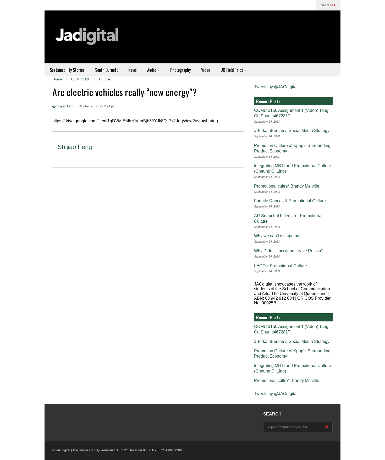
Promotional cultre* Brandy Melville (286, 186)
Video (205, 70)
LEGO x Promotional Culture (280, 266)
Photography (180, 70)
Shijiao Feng (65, 106)
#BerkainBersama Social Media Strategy (291, 130)
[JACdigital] (88, 39)
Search (326, 5)
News (132, 70)
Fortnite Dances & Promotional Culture (290, 201)
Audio (152, 70)
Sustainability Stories (67, 70)
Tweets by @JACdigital (276, 87)
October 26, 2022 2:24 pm (97, 106)
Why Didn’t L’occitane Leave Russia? (288, 251)
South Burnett (106, 70)
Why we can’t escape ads (277, 236)
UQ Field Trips (232, 70)
